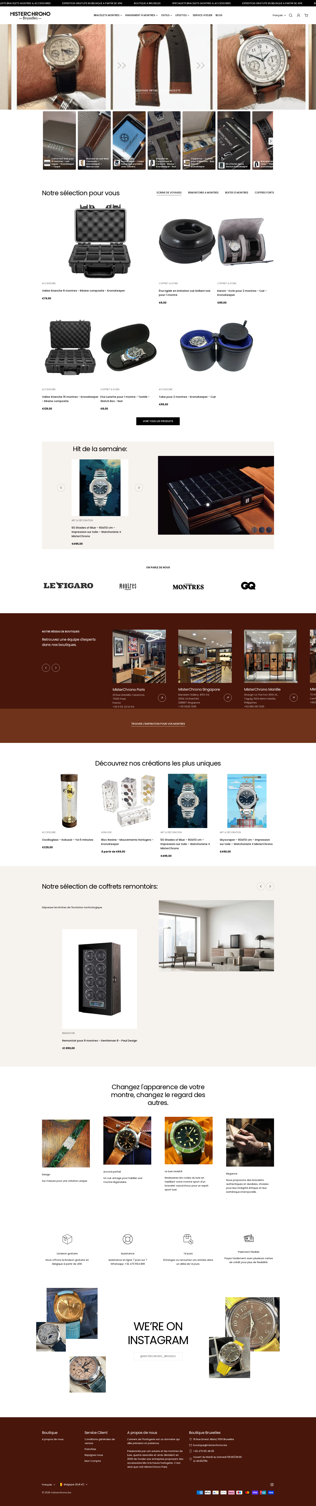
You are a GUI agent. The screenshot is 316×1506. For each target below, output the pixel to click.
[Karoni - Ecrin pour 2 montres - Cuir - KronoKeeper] (245, 241)
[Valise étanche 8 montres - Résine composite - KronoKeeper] (99, 241)
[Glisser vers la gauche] (61, 488)
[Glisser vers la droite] (139, 488)
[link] (139, 669)
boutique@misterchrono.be (210, 1445)
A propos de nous (53, 1439)
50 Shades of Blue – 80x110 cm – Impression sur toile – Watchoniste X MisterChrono (96, 532)
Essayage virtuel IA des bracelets (158, 90)
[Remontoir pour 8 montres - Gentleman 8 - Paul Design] (99, 979)
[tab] (169, 193)
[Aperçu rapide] (152, 211)
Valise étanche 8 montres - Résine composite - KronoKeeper (83, 291)
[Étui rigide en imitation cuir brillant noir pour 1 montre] (187, 241)
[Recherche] (290, 15)
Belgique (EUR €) (74, 1484)
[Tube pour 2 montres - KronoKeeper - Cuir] (216, 347)
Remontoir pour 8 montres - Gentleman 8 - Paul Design (99, 1041)
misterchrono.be (61, 1492)
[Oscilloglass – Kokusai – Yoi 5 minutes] (69, 801)
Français (278, 15)
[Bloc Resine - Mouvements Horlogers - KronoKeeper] (128, 801)
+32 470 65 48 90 (203, 1451)
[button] (270, 141)
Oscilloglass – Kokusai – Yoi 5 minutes (67, 840)
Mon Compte (93, 1461)
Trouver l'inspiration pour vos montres (158, 723)
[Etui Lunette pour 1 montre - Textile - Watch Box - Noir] (128, 347)
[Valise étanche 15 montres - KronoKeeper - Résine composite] (70, 347)
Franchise (90, 1449)
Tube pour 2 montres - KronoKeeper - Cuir (187, 397)
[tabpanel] (158, 307)
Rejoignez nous (94, 1455)
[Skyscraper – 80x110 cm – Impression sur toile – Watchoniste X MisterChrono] (247, 801)
